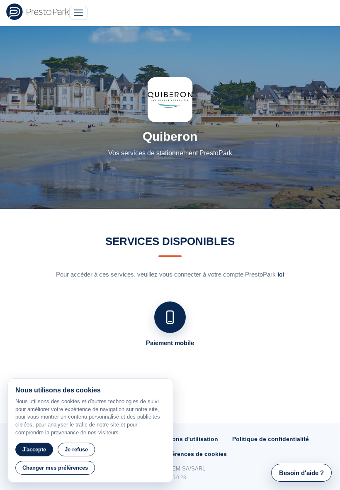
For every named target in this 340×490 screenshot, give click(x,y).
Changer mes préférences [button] (55, 468)
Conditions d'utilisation (184, 439)
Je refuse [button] (76, 449)
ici (280, 274)
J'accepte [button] (34, 449)
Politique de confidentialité (270, 439)
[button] (301, 473)
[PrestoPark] (37, 11)
